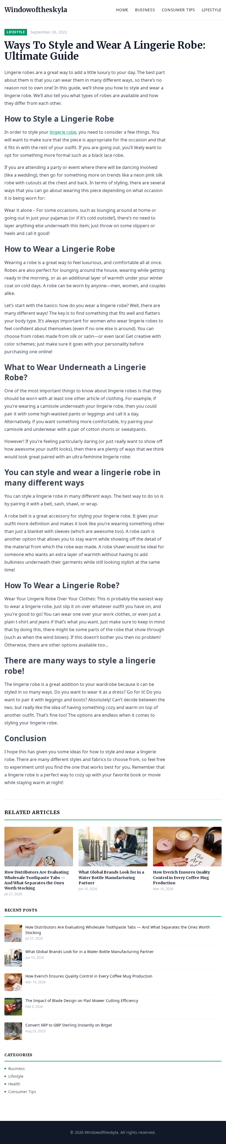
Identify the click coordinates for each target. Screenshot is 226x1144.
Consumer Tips (178, 9)
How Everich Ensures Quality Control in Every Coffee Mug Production (181, 877)
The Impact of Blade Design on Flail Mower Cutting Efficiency (81, 1000)
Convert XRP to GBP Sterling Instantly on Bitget (68, 1025)
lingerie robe (63, 132)
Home (122, 9)
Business (145, 9)
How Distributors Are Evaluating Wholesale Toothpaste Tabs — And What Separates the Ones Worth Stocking (36, 880)
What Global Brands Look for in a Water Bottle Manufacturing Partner (111, 877)
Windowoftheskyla (35, 10)
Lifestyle (212, 9)
